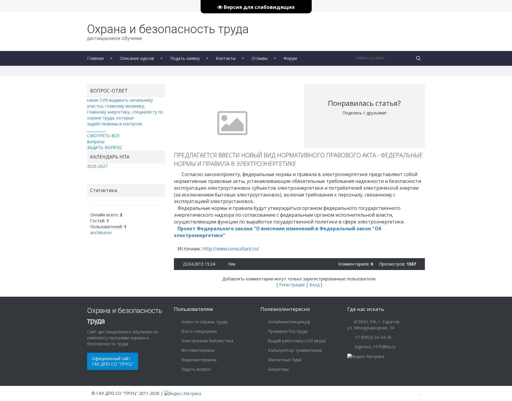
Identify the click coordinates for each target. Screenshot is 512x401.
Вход (314, 284)
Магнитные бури (284, 359)
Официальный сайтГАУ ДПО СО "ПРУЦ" (112, 361)
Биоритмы (278, 369)
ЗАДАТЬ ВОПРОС (104, 147)
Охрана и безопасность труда (168, 31)
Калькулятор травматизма (294, 350)
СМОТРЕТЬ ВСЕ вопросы (103, 138)
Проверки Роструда (287, 331)
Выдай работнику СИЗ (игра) (296, 341)
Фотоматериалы (197, 350)
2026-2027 (97, 166)
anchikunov (101, 232)
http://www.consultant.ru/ (230, 248)
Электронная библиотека (206, 341)
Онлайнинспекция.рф (288, 322)
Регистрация (292, 284)
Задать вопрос (195, 369)
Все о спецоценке (198, 331)
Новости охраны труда (204, 322)
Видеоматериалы (198, 359)
